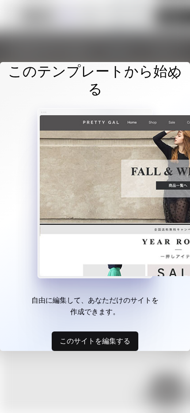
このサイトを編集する (95, 340)
